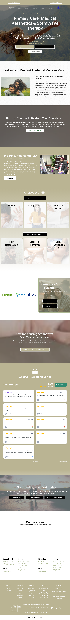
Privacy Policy (31, 597)
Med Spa (20, 590)
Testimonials (9, 592)
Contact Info (31, 588)
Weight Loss (20, 599)
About (8, 588)
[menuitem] (19, 8)
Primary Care (20, 588)
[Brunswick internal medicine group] (59, 9)
